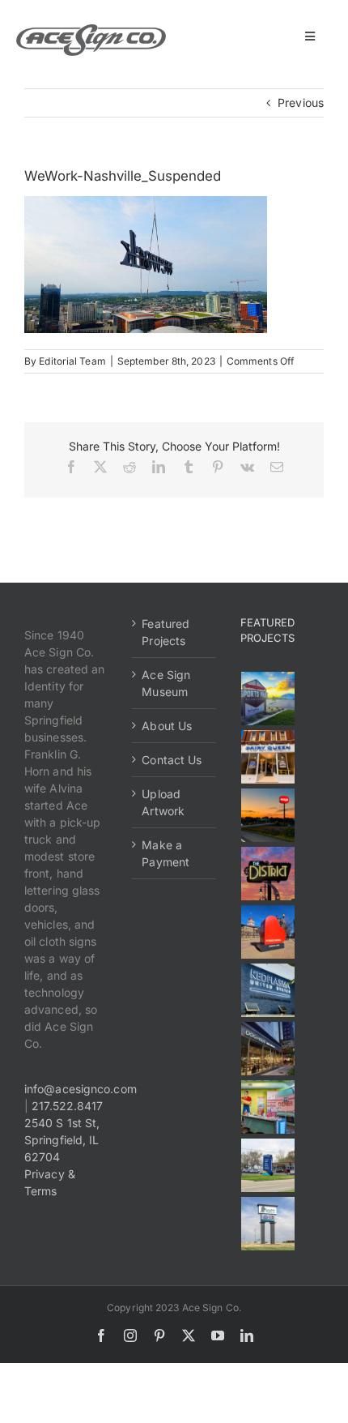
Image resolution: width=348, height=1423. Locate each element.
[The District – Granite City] (268, 873)
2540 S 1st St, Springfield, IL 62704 (62, 1140)
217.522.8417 (67, 1106)
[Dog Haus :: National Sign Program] (268, 1048)
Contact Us (172, 760)
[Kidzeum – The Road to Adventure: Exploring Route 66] (268, 1107)
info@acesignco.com (80, 1089)
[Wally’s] (268, 815)
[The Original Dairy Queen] (268, 757)
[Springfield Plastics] (268, 1223)
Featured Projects (165, 632)
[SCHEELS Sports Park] (268, 698)
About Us (167, 726)
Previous (301, 102)
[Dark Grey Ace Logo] (91, 29)
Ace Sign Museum (166, 683)
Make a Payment (165, 853)
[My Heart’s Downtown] (268, 932)
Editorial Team (72, 361)
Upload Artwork (163, 802)
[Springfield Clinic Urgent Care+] (268, 1165)
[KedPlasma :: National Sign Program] (268, 990)
